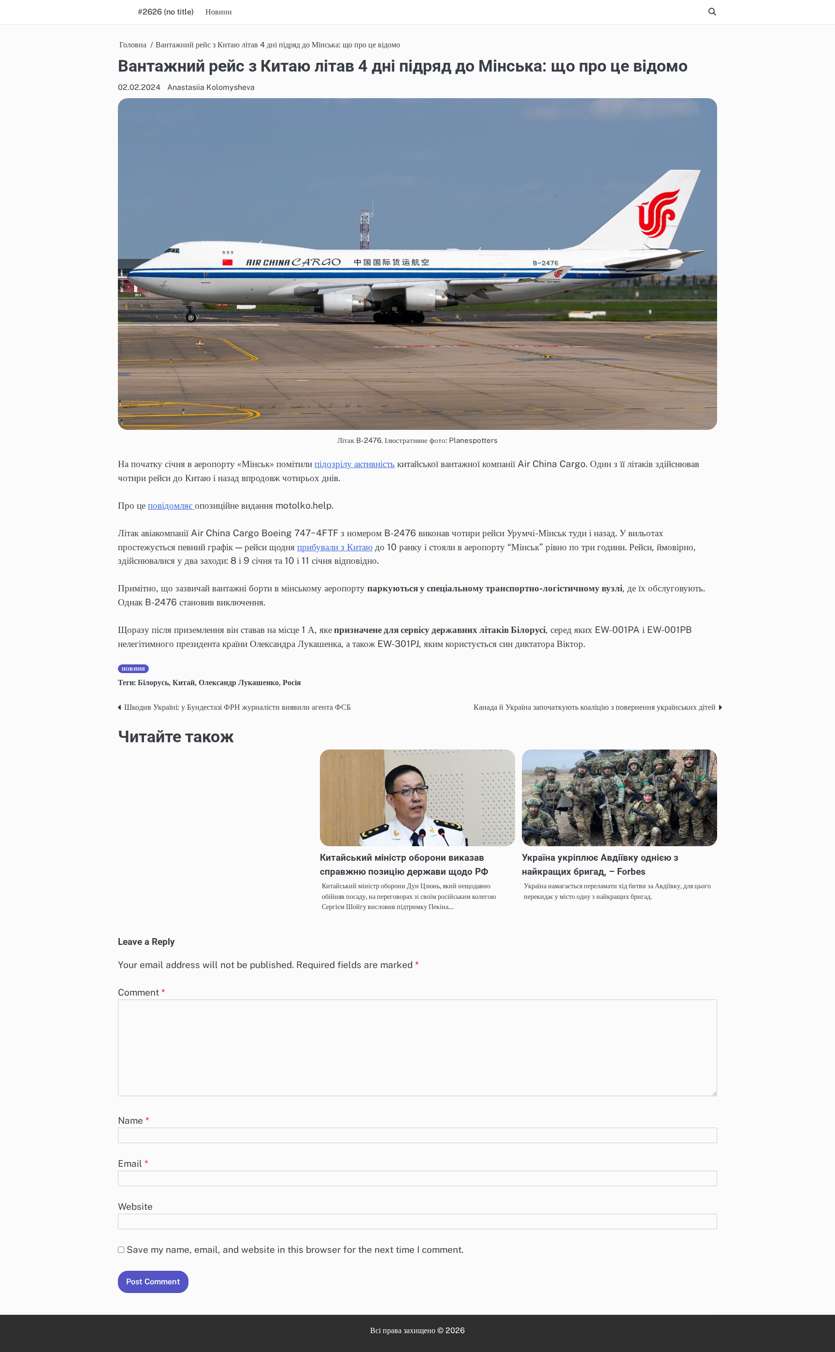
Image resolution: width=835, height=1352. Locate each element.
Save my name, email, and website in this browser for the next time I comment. (295, 1249)
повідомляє (171, 505)
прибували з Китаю (335, 547)
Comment (141, 992)
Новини (218, 11)
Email (133, 1163)
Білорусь (153, 682)
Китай (184, 682)
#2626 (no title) (166, 11)
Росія (292, 682)
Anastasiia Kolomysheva (211, 87)
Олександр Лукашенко (239, 682)
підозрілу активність (355, 463)
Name (133, 1120)
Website (135, 1206)
